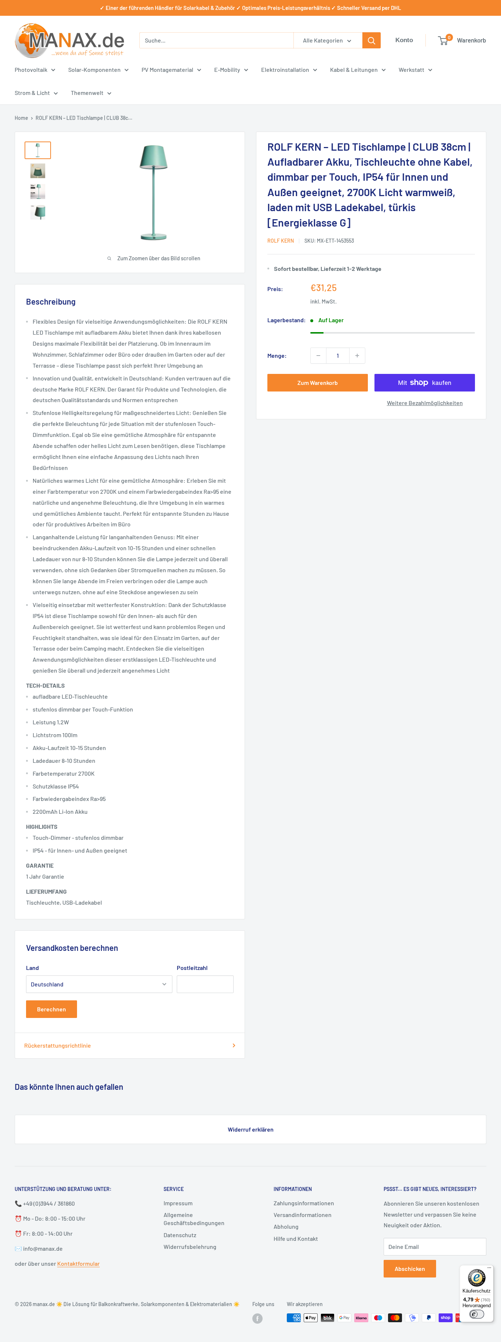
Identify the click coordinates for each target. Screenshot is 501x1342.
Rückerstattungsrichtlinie (57, 1045)
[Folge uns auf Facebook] (257, 1318)
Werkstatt (411, 69)
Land (32, 967)
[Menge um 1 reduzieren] (318, 355)
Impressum (178, 1202)
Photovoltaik (31, 69)
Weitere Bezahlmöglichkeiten (425, 402)
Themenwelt (87, 92)
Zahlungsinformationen (304, 1202)
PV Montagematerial (167, 69)
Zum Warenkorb (317, 382)
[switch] (476, 1314)
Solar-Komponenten (94, 69)
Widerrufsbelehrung (190, 1246)
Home (21, 118)
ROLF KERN (280, 241)
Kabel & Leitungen (354, 69)
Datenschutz (180, 1234)
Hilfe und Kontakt (296, 1238)
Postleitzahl (192, 967)
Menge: (277, 355)
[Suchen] (371, 40)
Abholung (286, 1226)
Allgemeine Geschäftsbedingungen (194, 1218)
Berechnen (51, 1008)
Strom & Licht (32, 92)
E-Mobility (227, 69)
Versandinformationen (303, 1214)
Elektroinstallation (285, 69)
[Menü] (489, 1269)
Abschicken (410, 1268)
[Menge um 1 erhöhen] (357, 355)
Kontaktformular (78, 1263)
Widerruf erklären (251, 1129)
